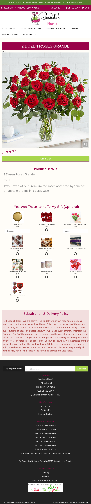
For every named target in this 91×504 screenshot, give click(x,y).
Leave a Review (45, 414)
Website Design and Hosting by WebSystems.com (70, 502)
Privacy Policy (30, 502)
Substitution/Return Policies (45, 480)
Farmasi (74, 28)
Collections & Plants (30, 28)
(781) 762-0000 (73, 8)
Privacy (45, 476)
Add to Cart (45, 159)
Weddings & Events (10, 34)
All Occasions (8, 28)
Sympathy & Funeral (56, 28)
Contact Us (45, 410)
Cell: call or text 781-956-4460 (46, 395)
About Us (45, 406)
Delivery (45, 472)
